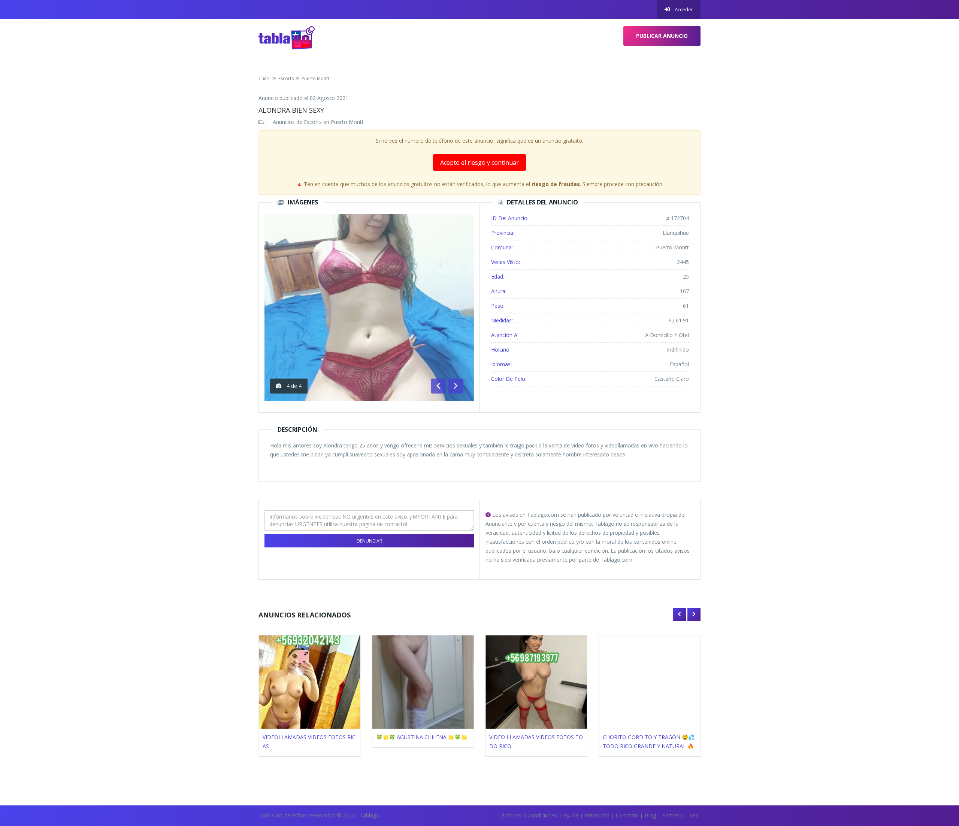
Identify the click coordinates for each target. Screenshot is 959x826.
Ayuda (570, 815)
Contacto (627, 815)
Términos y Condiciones (527, 815)
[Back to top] (934, 779)
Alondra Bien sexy (291, 110)
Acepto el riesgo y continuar (479, 162)
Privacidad (597, 815)
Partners (672, 815)
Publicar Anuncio (662, 35)
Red (694, 815)
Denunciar (369, 541)
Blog (650, 815)
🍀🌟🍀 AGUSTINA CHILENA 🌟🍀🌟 (421, 737)
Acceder (683, 9)
